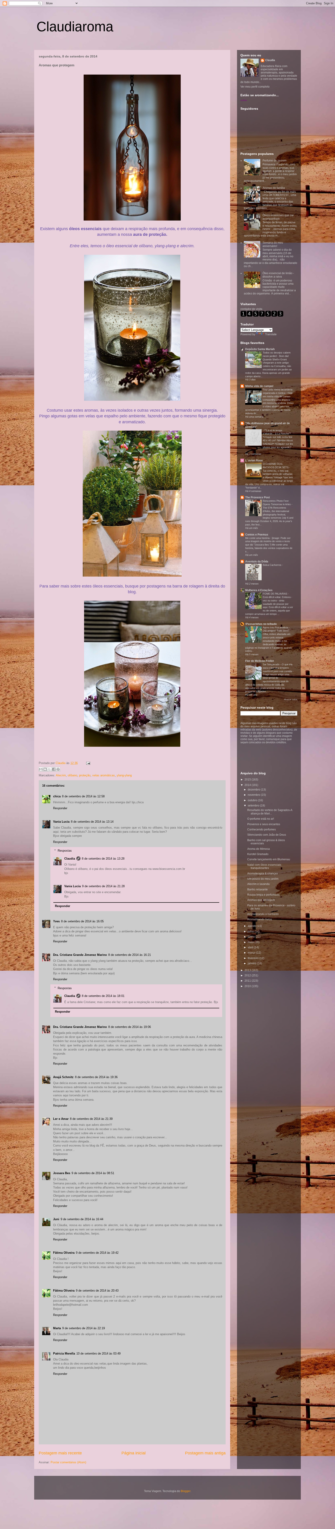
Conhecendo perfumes (261, 829)
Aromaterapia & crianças (262, 873)
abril (251, 947)
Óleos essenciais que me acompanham (278, 217)
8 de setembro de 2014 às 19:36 (96, 1077)
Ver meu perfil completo (255, 86)
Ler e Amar (61, 1119)
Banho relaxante (257, 889)
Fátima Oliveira (64, 1252)
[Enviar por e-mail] (41, 769)
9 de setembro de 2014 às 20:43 (97, 1290)
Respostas (65, 850)
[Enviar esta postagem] (87, 763)
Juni (56, 1219)
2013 (248, 970)
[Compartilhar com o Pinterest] (58, 769)
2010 (248, 986)
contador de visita (251, 309)
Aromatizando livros (259, 919)
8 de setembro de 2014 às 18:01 (103, 996)
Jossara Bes (61, 1173)
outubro (253, 800)
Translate (271, 334)
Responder (60, 808)
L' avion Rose (254, 460)
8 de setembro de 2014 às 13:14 (92, 821)
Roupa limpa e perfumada (263, 894)
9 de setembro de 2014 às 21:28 (103, 886)
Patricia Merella (64, 1353)
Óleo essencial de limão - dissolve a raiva (278, 275)
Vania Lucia (61, 821)
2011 (248, 980)
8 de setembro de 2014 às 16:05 (82, 921)
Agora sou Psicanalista (276, 627)
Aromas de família (274, 188)
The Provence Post (257, 497)
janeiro (252, 963)
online (243, 100)
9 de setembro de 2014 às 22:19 (83, 1328)
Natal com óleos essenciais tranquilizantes (264, 866)
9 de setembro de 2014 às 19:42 (97, 1252)
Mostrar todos (290, 699)
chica (57, 796)
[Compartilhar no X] (49, 769)
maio (251, 942)
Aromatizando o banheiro (263, 914)
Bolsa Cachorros (272, 565)
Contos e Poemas (256, 534)
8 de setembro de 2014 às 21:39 (91, 1119)
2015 (248, 779)
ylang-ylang (124, 775)
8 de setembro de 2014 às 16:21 (129, 955)
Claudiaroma (74, 26)
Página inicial (133, 1453)
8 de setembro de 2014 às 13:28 (103, 858)
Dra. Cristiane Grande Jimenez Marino (80, 955)
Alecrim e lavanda (258, 884)
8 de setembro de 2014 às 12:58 (83, 796)
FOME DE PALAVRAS (275, 593)
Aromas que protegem (261, 900)
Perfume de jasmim (274, 160)
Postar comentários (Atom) (68, 1462)
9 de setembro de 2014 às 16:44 (82, 1219)
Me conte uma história (257, 538)
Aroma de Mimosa (258, 848)
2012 (248, 975)
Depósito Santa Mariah (260, 349)
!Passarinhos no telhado (261, 624)
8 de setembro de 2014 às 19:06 (129, 1027)
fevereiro (253, 958)
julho (251, 931)
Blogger (185, 1491)
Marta (57, 1328)
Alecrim (61, 775)
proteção (84, 775)
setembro (254, 805)
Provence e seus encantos (263, 824)
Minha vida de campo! (259, 386)
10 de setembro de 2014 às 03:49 (98, 1353)
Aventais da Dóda (256, 561)
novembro (254, 794)
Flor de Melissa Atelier (259, 661)
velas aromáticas (103, 775)
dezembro (254, 789)
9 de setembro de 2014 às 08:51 (93, 1173)
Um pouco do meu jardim (262, 878)
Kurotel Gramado (257, 854)
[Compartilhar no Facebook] (54, 769)
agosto (252, 926)
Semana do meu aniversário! (273, 244)
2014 (248, 785)
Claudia (61, 763)
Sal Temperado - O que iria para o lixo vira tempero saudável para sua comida (278, 668)
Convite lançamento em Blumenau (268, 859)
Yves (56, 921)
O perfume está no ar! (260, 818)
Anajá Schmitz (63, 1077)
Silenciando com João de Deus (266, 834)
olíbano (72, 775)
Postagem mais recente (60, 1453)
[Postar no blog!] (45, 769)
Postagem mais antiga (205, 1453)
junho (251, 936)
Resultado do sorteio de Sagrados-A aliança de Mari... (269, 812)
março (252, 952)
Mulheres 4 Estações (259, 590)
